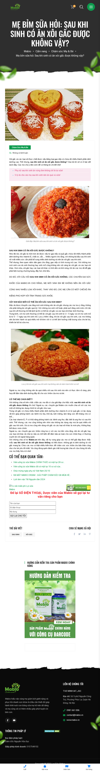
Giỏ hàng (89, 769)
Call (24, 769)
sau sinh (15, 534)
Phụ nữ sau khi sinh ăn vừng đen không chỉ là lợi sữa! (39, 170)
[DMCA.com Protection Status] (52, 731)
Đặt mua (45, 769)
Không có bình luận (20, 153)
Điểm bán (67, 769)
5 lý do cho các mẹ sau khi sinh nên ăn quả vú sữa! (37, 175)
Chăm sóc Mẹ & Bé (20, 147)
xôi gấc (29, 534)
